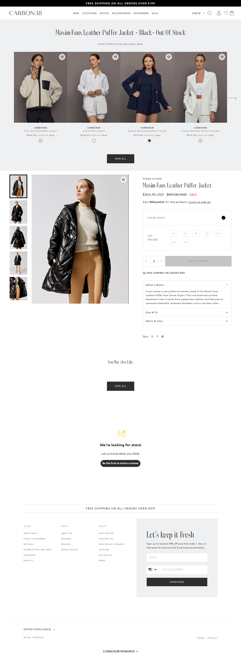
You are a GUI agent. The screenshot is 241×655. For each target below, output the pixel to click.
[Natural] (40, 140)
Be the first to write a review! (120, 463)
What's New (30, 533)
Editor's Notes (155, 285)
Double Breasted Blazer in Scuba (147, 131)
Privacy (212, 638)
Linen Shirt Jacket (94, 131)
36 (196, 233)
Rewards (66, 539)
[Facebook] (152, 336)
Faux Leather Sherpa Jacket (40, 131)
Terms (200, 638)
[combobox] (153, 570)
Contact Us (106, 539)
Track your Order (34, 539)
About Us (66, 533)
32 (173, 233)
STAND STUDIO (152, 178)
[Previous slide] (9, 97)
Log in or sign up (199, 202)
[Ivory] (200, 140)
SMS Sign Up (105, 555)
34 (185, 233)
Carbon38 (38, 637)
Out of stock (198, 261)
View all (121, 158)
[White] (94, 140)
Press (102, 560)
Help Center (106, 533)
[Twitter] (157, 336)
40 (218, 233)
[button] (120, 651)
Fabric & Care (154, 321)
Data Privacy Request (111, 544)
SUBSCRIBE (177, 582)
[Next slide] (231, 97)
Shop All (29, 560)
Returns (28, 544)
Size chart (153, 239)
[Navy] (149, 140)
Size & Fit (152, 312)
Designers (29, 555)
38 (207, 233)
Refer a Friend (69, 549)
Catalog (104, 549)
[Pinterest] (162, 336)
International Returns (37, 549)
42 (173, 242)
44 (185, 242)
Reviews (65, 544)
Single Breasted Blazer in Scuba (200, 131)
